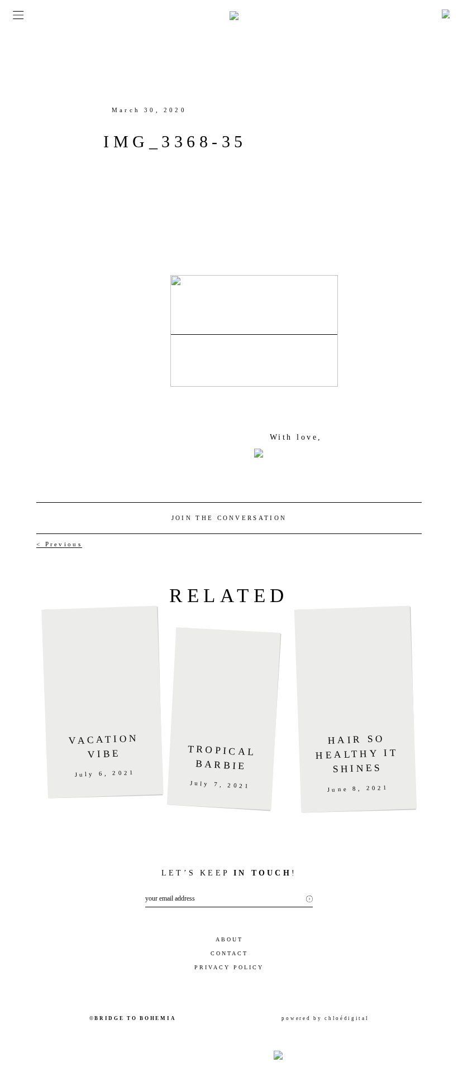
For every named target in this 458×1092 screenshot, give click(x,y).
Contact (229, 953)
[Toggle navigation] (14, 15)
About (229, 939)
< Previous (59, 544)
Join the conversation (229, 517)
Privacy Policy (229, 967)
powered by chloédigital (325, 1018)
